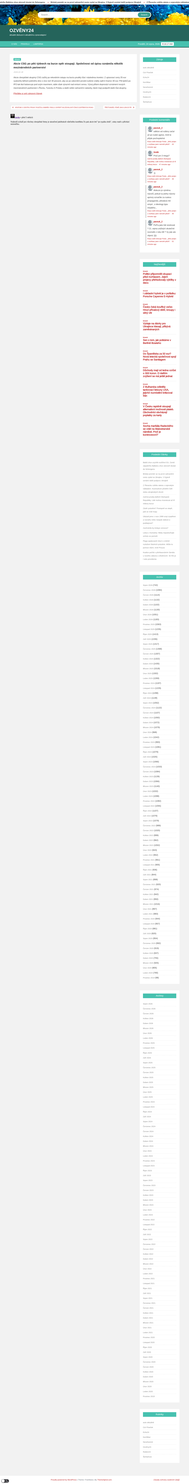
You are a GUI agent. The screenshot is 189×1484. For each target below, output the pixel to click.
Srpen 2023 (147, 762)
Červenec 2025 (149, 649)
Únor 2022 (147, 850)
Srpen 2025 (147, 644)
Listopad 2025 (149, 629)
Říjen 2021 (147, 870)
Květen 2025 (148, 659)
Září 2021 (147, 875)
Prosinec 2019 (149, 978)
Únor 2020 (147, 968)
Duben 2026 (148, 605)
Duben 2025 (148, 664)
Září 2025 (147, 639)
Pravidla (25, 44)
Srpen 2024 (147, 703)
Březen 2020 (148, 963)
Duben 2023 (148, 781)
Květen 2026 (148, 600)
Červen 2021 (148, 889)
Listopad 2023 (149, 747)
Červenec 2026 (149, 590)
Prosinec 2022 (149, 801)
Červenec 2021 (149, 884)
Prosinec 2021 (149, 860)
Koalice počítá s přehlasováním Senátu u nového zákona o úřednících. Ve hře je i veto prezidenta (159, 555)
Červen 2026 (148, 595)
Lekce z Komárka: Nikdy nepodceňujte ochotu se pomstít (158, 534)
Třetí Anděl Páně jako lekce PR (118, 107)
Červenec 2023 (149, 767)
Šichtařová (147, 102)
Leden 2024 (148, 737)
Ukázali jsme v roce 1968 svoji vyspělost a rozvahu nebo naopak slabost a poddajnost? (159, 519)
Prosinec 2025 (149, 624)
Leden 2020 (148, 973)
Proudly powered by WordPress (63, 1480)
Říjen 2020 (147, 929)
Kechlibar (147, 82)
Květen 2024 (148, 718)
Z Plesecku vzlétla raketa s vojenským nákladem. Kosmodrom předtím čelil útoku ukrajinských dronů (158, 488)
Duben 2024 (148, 723)
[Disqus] (73, 145)
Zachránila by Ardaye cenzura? (155, 528)
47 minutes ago (164, 164)
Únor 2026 (147, 615)
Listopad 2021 (149, 865)
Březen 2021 (148, 904)
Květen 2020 (148, 953)
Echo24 (17, 59)
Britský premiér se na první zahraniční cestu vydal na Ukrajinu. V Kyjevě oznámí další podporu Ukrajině (96, 2)
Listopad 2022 (149, 806)
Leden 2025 (148, 678)
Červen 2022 (148, 830)
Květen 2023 (148, 776)
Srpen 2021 (147, 880)
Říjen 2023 (147, 752)
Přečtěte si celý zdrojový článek (27, 93)
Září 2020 (147, 933)
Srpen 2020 (147, 938)
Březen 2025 (148, 669)
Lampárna (38, 44)
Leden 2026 (148, 619)
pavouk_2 (158, 128)
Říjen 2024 (147, 693)
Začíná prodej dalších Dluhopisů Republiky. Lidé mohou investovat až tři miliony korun (161, 161)
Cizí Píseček (148, 72)
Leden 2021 (148, 914)
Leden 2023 (148, 796)
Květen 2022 (148, 835)
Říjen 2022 (147, 811)
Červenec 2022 (149, 826)
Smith (156, 152)
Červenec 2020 (149, 943)
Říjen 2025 (147, 634)
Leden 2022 (148, 855)
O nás (14, 44)
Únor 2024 (147, 732)
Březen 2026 (148, 610)
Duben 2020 (148, 958)
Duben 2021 (148, 899)
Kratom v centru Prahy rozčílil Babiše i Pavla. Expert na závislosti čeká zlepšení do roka (54, 107)
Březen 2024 (148, 727)
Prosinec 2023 (149, 742)
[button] (5, 1481)
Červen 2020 (148, 948)
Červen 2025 (148, 654)
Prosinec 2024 (149, 683)
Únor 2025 (147, 673)
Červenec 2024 (149, 708)
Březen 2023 (148, 786)
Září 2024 (147, 698)
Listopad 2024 (149, 688)
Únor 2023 (147, 791)
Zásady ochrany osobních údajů (167, 1480)
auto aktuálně (148, 68)
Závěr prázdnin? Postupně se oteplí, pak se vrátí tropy (158, 510)
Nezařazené (148, 87)
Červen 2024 (148, 713)
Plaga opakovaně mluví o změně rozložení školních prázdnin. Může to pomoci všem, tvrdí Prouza (158, 544)
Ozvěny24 (22, 30)
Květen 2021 (148, 894)
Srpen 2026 (147, 585)
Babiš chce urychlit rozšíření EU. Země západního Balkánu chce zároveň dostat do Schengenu (159, 465)
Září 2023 (147, 757)
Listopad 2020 (149, 924)
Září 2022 (147, 816)
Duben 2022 (148, 840)
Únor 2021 (147, 909)
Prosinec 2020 (149, 919)
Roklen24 (147, 97)
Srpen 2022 (147, 821)
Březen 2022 (148, 845)
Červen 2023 (148, 772)
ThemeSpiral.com (104, 1480)
